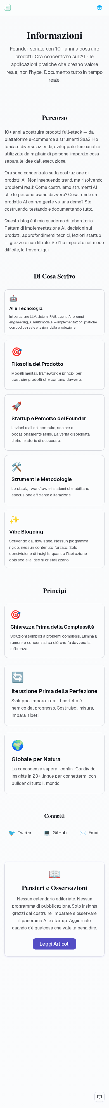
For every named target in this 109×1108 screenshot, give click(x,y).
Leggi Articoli (54, 944)
